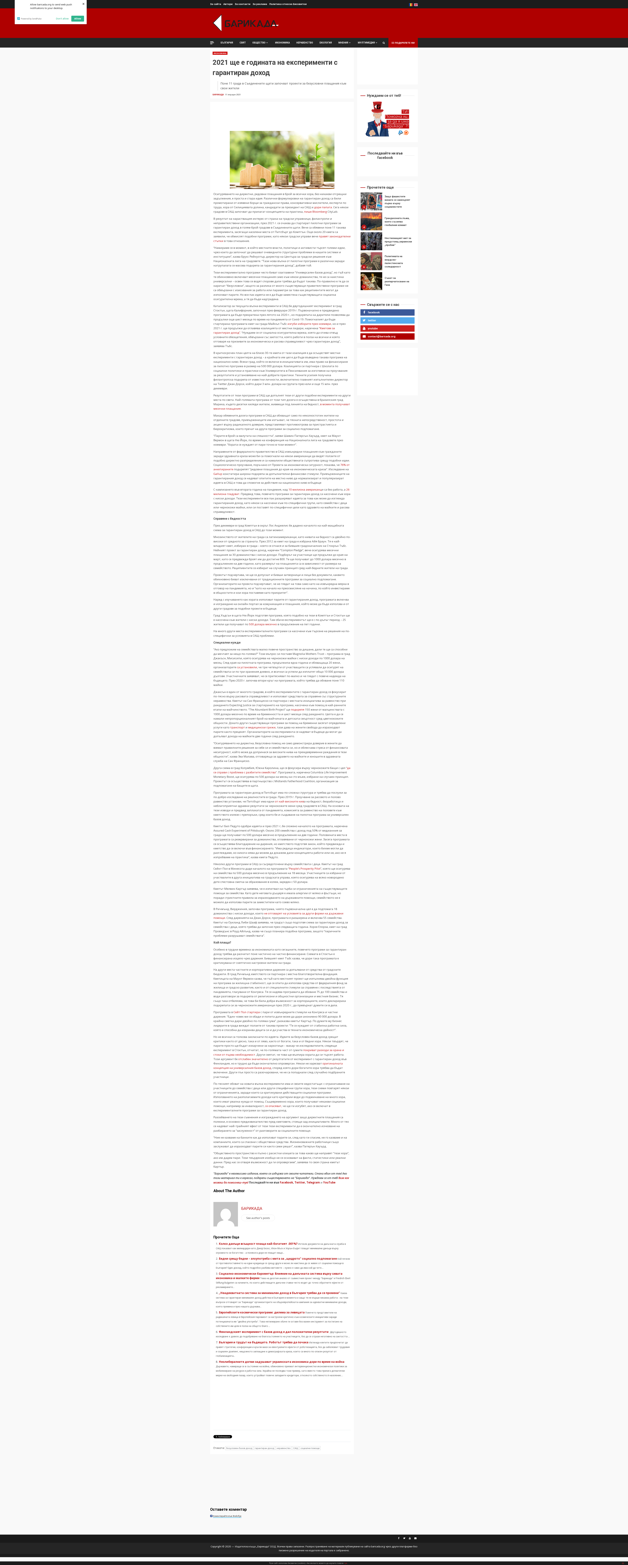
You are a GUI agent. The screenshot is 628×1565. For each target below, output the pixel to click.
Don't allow (62, 18)
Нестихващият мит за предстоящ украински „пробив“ (371, 202)
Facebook (286, 1182)
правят (324, 236)
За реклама (260, 4)
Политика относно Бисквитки (288, 4)
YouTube (329, 1182)
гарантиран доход (264, 1448)
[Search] (384, 43)
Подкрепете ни (405, 42)
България (227, 42)
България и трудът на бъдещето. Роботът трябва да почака (263, 1342)
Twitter (300, 1182)
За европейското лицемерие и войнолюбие (371, 262)
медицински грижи (261, 727)
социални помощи (310, 1448)
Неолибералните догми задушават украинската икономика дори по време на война (281, 1362)
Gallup (217, 474)
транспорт (237, 727)
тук (345, 1563)
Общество (258, 42)
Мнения (343, 42)
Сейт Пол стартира (247, 1012)
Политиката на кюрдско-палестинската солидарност (371, 222)
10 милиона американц (305, 489)
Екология (326, 42)
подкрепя (297, 709)
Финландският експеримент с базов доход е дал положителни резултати (274, 1332)
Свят (243, 42)
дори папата (323, 207)
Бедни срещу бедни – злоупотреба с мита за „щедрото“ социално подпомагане (278, 1258)
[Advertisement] (358, 22)
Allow (77, 18)
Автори (228, 4)
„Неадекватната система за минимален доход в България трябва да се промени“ (279, 1293)
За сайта (215, 4)
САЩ (295, 1448)
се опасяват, (273, 1106)
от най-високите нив (289, 801)
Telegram (313, 1182)
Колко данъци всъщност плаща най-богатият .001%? (258, 1244)
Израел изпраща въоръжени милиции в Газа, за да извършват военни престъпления (371, 282)
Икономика (282, 42)
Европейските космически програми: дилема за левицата (262, 1312)
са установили (247, 667)
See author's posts (258, 1218)
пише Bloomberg (315, 211)
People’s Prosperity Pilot (304, 868)
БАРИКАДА (218, 94)
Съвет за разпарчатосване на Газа (371, 242)
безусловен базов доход (239, 1448)
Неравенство (304, 42)
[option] (387, 203)
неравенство (284, 1448)
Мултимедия (366, 42)
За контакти (242, 4)
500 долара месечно (263, 624)
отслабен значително (253, 1059)
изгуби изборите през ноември (309, 324)
